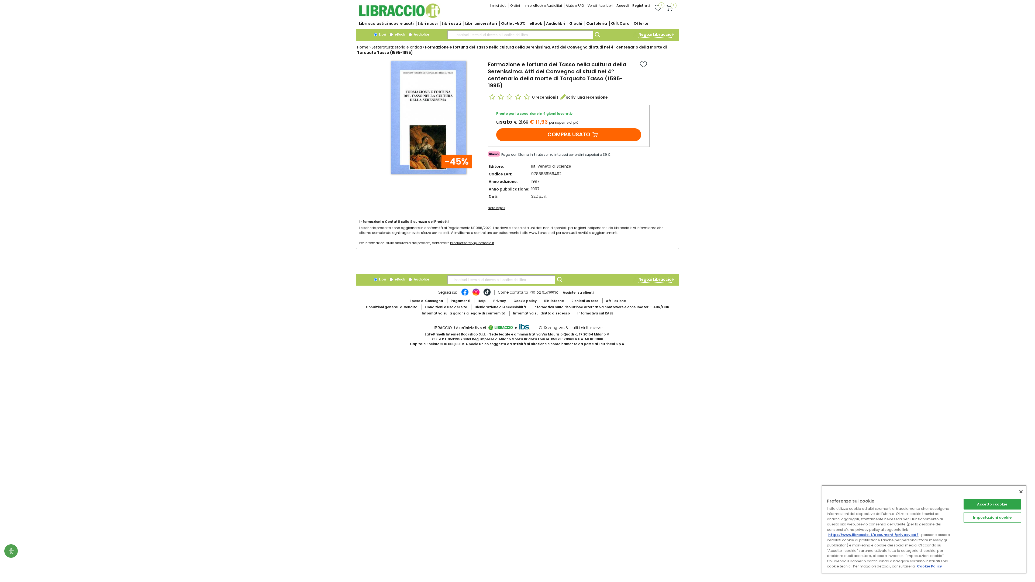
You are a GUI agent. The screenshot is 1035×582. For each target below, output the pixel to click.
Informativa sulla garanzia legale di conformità (463, 313)
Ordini (515, 5)
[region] (924, 529)
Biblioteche (554, 301)
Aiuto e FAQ (575, 5)
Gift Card (620, 23)
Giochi (575, 23)
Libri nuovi (428, 23)
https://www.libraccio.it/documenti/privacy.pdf (873, 534)
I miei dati (498, 5)
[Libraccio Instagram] (476, 295)
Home (362, 47)
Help (482, 301)
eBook (536, 23)
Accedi (622, 5)
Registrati (641, 5)
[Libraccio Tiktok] (487, 295)
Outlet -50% (513, 23)
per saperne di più (563, 122)
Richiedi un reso (584, 301)
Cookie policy (525, 301)
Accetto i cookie (992, 504)
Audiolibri (555, 23)
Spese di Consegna (426, 301)
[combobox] (520, 34)
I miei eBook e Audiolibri (543, 5)
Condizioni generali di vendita (392, 307)
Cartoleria (596, 23)
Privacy (499, 301)
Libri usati (451, 23)
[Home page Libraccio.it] (399, 17)
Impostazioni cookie (992, 517)
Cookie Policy (929, 566)
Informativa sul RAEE (595, 313)
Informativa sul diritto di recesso (541, 313)
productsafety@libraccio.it (472, 243)
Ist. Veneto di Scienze (551, 166)
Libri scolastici (386, 23)
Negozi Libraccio (655, 34)
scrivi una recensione (587, 97)
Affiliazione (616, 301)
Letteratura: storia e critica (397, 47)
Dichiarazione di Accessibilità (500, 307)
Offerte (641, 23)
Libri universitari (481, 23)
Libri (382, 34)
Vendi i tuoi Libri (600, 5)
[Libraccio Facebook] (465, 295)
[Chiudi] (1021, 491)
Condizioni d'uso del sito (446, 307)
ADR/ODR (601, 307)
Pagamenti (460, 301)
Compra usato (568, 134)
